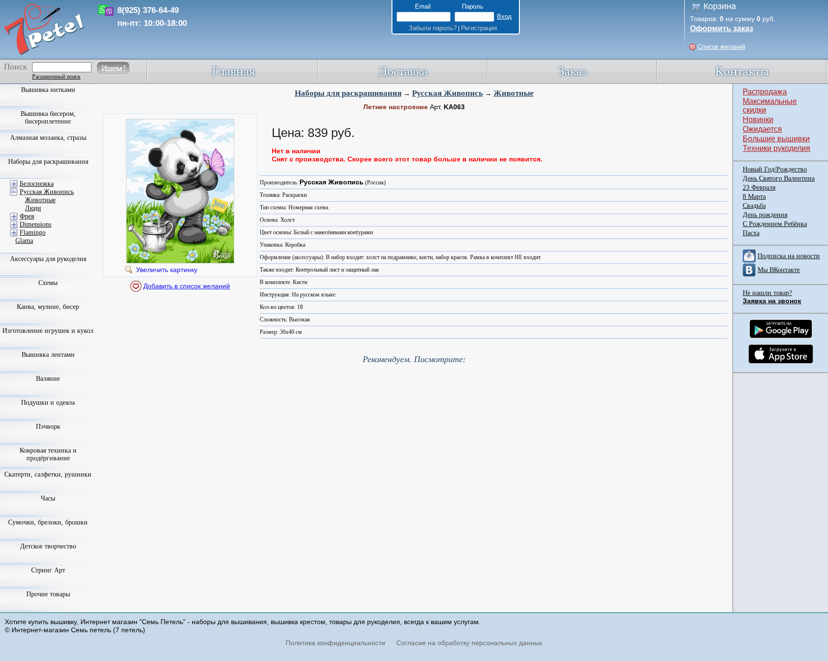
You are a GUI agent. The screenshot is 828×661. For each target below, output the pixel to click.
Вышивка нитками (48, 89)
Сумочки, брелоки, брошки (48, 522)
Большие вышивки (776, 139)
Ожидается (762, 129)
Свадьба (754, 205)
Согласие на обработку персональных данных (469, 643)
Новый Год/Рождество (775, 169)
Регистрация (479, 28)
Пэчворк (48, 426)
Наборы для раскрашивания (348, 93)
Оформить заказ (721, 28)
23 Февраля (759, 187)
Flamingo (33, 232)
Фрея (27, 216)
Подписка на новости (789, 256)
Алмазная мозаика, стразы (48, 137)
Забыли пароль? (433, 28)
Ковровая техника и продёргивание (48, 454)
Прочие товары (48, 594)
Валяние (48, 378)
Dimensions (35, 224)
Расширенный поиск (56, 76)
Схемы (48, 282)
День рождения (765, 214)
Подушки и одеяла (48, 402)
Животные (514, 93)
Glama (24, 240)
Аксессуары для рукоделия (48, 258)
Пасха (751, 233)
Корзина (719, 6)
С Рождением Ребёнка (775, 224)
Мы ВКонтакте (779, 270)
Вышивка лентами (48, 354)
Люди (33, 208)
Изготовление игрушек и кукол (47, 330)
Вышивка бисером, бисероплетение (48, 117)
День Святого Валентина (779, 178)
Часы (48, 498)
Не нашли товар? (767, 292)
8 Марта (754, 196)
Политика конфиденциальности (335, 643)
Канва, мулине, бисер (48, 306)
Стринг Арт (48, 570)
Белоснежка (37, 183)
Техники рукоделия (776, 148)
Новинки (758, 119)
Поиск (15, 66)
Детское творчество (48, 546)
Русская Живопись (447, 93)
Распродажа (765, 92)
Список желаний (721, 46)
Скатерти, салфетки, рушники (48, 474)
